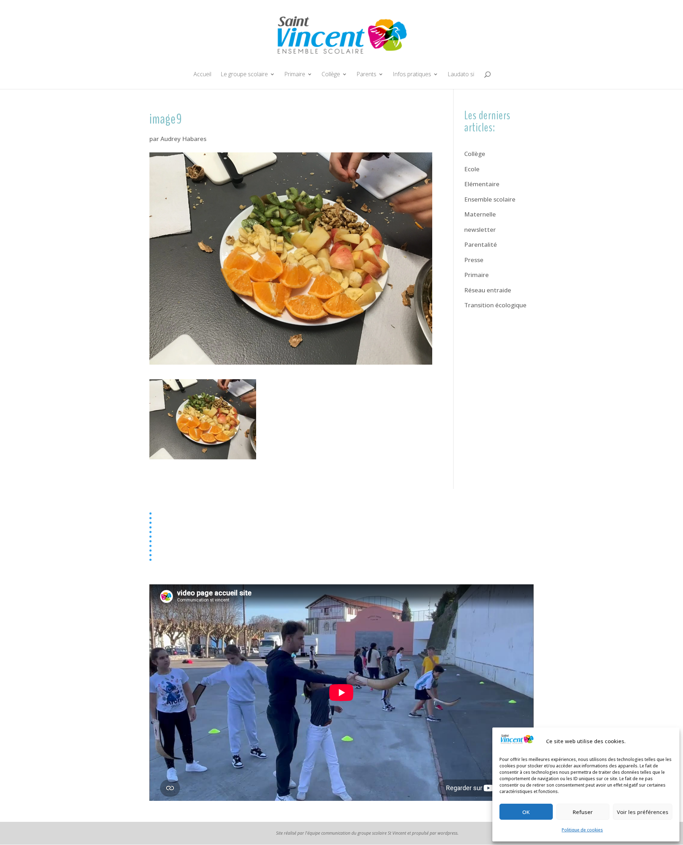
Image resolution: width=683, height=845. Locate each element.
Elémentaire (481, 184)
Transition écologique (495, 305)
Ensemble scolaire (489, 199)
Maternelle (480, 214)
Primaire (294, 75)
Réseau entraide (487, 290)
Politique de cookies (582, 830)
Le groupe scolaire (244, 75)
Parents (366, 75)
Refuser (583, 811)
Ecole (472, 169)
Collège (331, 75)
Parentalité (480, 244)
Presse (473, 260)
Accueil (202, 75)
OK (526, 811)
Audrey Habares (183, 139)
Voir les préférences (642, 811)
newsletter (480, 229)
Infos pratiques (412, 75)
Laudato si (461, 75)
